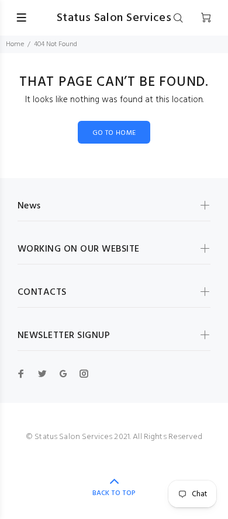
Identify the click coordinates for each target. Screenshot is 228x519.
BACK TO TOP (114, 493)
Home (15, 44)
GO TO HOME (114, 133)
